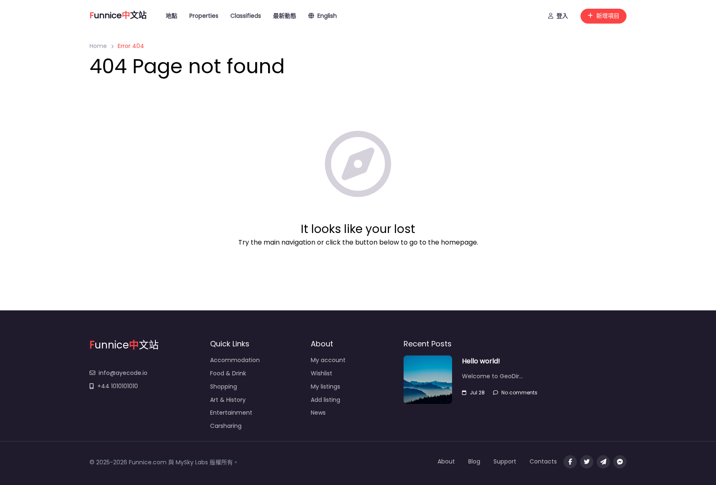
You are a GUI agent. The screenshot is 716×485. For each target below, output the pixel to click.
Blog (474, 461)
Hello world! (481, 361)
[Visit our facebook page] (570, 461)
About (446, 461)
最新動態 (284, 16)
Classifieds (245, 16)
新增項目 (607, 16)
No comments (519, 392)
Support (504, 461)
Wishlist (321, 373)
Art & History (228, 400)
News (318, 412)
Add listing (325, 400)
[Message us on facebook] (619, 461)
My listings (325, 386)
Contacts (543, 461)
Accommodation (235, 360)
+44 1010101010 (117, 386)
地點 (171, 16)
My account (328, 360)
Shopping (223, 386)
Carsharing (226, 426)
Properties (203, 16)
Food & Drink (228, 373)
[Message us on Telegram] (603, 461)
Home (98, 46)
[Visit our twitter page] (586, 461)
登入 (562, 16)
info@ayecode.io (123, 373)
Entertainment (231, 412)
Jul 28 (477, 392)
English (327, 16)
